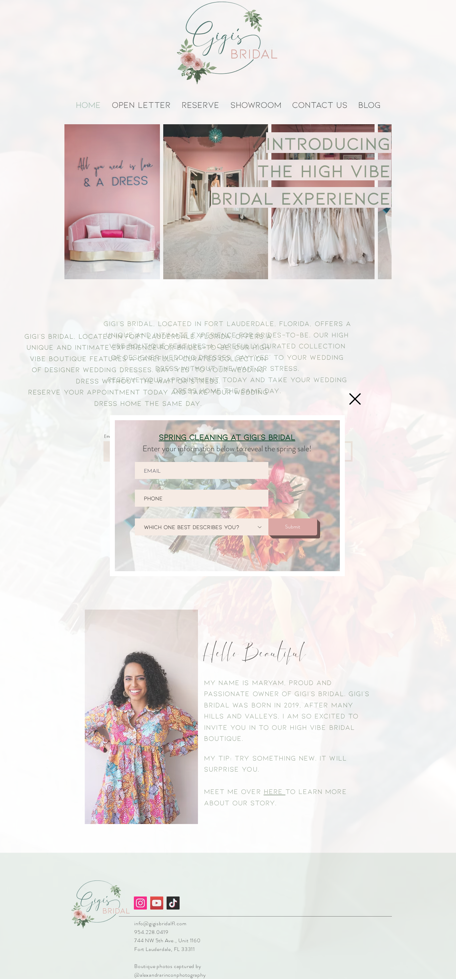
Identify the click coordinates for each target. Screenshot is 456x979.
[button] (355, 399)
